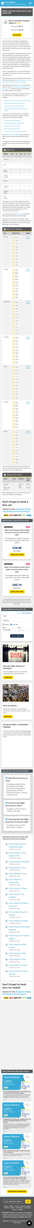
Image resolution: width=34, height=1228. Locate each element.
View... (5, 1100)
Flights (11, 1206)
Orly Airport (20, 85)
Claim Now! (8, 677)
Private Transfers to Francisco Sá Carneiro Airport (17, 100)
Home (6, 1206)
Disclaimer (28, 1207)
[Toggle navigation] (30, 3)
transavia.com (19, 214)
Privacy (14, 1209)
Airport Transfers (26, 1206)
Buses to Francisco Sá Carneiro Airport (14, 103)
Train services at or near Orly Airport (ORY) (15, 131)
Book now (17, 35)
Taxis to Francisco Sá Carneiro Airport (14, 106)
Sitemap (20, 1209)
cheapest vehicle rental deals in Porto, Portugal (16, 510)
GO (28, 1201)
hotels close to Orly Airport (12, 134)
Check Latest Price (17, 554)
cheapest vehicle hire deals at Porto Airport (16, 993)
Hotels (12, 1207)
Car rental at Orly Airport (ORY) (12, 120)
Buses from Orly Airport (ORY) (12, 126)
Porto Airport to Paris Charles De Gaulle (17, 846)
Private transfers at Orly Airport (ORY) (14, 123)
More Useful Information (17, 1191)
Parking (7, 1207)
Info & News (19, 1207)
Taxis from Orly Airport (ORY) (12, 129)
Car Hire (17, 1206)
